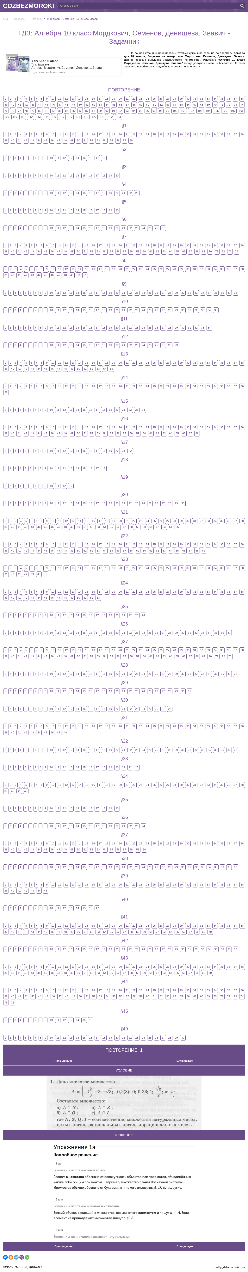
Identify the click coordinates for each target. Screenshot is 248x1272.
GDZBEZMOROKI (28, 5)
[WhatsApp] (27, 1257)
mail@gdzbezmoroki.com (229, 1267)
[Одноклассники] (11, 1257)
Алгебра (36, 18)
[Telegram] (16, 1257)
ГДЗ (5, 18)
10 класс (19, 18)
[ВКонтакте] (5, 1257)
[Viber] (21, 1257)
